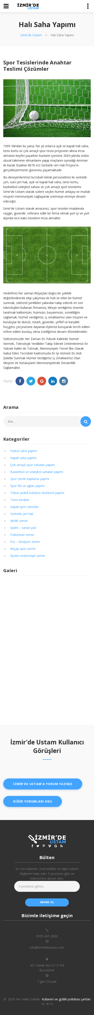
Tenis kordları (19, 500)
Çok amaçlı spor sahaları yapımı (32, 465)
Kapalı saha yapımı (23, 458)
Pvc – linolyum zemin (25, 542)
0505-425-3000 (47, 936)
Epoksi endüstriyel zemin (27, 556)
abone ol (47, 902)
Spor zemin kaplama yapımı (29, 479)
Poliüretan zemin (22, 535)
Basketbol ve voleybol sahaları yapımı (36, 472)
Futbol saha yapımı (23, 451)
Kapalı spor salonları (24, 507)
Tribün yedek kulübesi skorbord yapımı (37, 493)
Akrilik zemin (19, 521)
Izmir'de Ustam (31, 35)
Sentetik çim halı (21, 514)
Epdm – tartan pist (23, 528)
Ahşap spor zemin (23, 549)
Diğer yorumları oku (32, 801)
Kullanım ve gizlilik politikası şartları (66, 999)
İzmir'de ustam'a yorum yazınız (42, 784)
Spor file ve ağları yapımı (27, 486)
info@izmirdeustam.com (47, 947)
